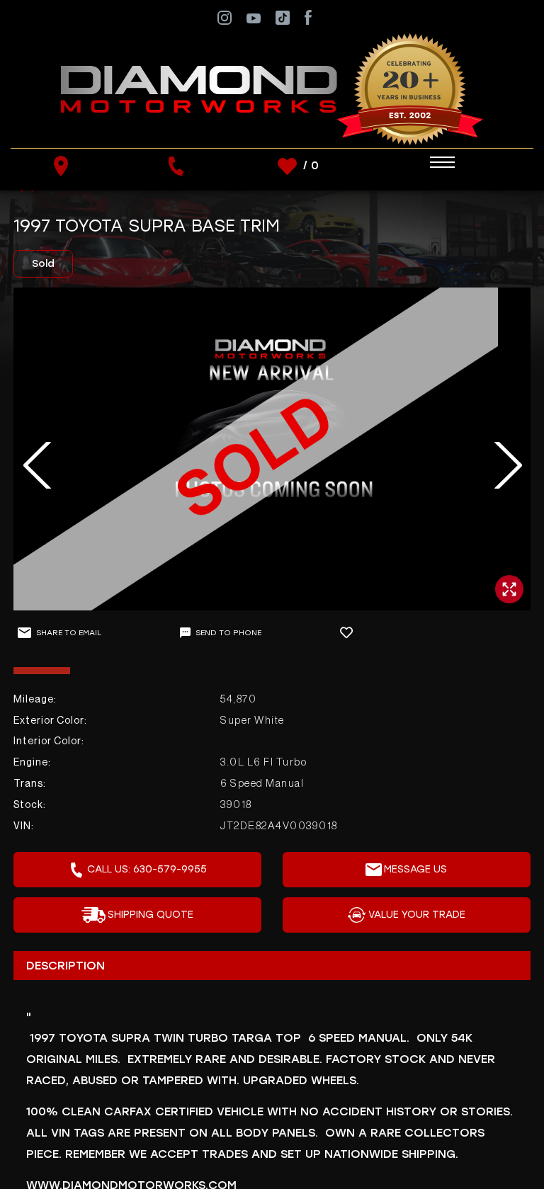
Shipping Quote (150, 915)
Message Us (415, 869)
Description (65, 965)
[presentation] (29, 465)
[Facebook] (308, 16)
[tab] (272, 965)
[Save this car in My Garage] (352, 632)
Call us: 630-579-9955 (147, 869)
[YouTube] (253, 17)
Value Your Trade (416, 915)
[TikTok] (283, 16)
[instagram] (224, 16)
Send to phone (228, 632)
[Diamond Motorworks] (272, 89)
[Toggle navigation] (428, 162)
